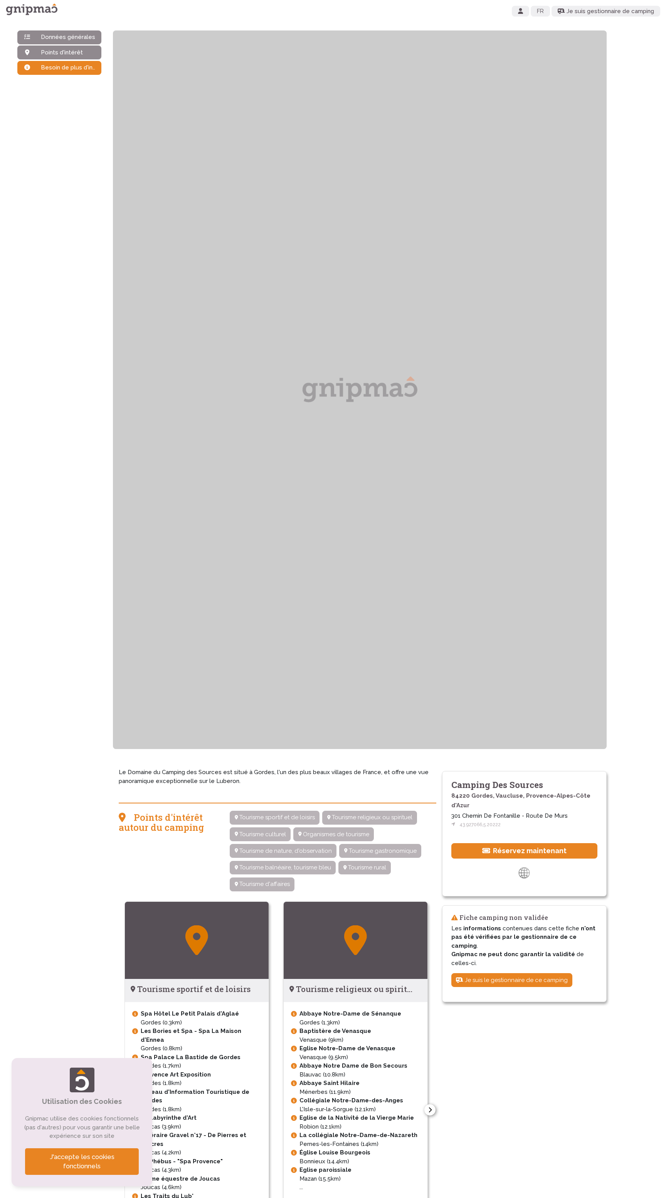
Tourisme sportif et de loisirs (276, 817)
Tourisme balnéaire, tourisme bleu (284, 867)
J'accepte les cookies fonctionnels (82, 1161)
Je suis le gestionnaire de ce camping (515, 980)
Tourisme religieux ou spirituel (371, 817)
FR (540, 11)
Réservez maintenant (529, 851)
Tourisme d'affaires (264, 884)
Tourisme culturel (262, 834)
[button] (430, 1109)
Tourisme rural (366, 867)
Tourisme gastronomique (382, 850)
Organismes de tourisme (335, 834)
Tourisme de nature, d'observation (285, 850)
